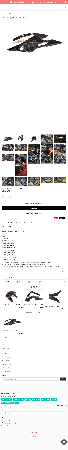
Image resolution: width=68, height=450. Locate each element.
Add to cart (34, 208)
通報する (64, 271)
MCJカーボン (5, 349)
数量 (3, 195)
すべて (7, 282)
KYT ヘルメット (6, 345)
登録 (63, 379)
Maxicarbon (5, 341)
